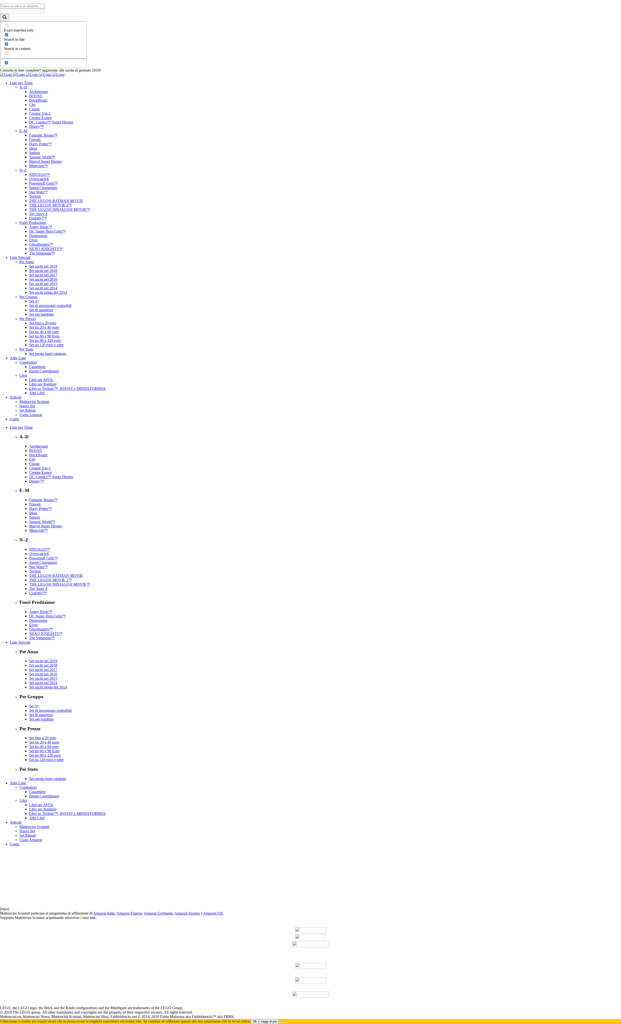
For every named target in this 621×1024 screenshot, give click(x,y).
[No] (281, 1022)
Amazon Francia (129, 913)
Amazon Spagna (187, 913)
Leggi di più (269, 1021)
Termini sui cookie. (242, 1012)
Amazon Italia (104, 913)
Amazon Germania (158, 913)
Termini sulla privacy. (210, 1012)
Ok (255, 1021)
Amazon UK (213, 913)
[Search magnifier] (4, 17)
